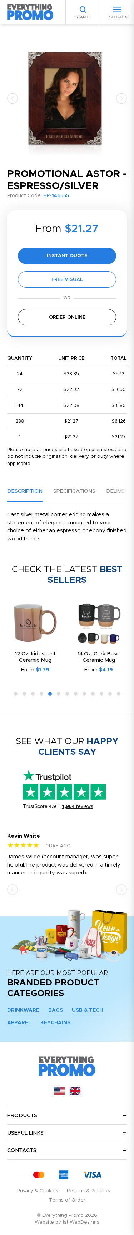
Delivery (118, 491)
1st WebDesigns (81, 1222)
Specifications (74, 491)
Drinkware (23, 1010)
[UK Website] (75, 1093)
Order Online (67, 317)
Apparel (19, 1022)
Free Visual (67, 279)
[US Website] (59, 1093)
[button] (12, 98)
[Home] (30, 12)
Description (25, 491)
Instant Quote (67, 255)
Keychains (55, 1022)
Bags (55, 1010)
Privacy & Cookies (37, 1191)
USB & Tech (87, 1010)
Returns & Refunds (88, 1191)
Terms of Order (67, 1200)
